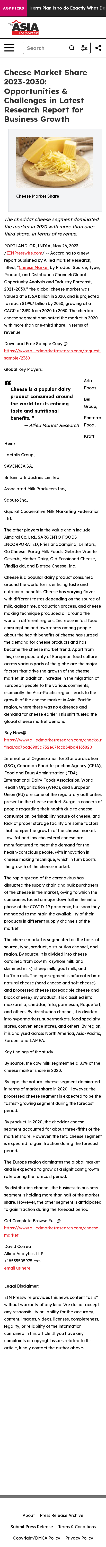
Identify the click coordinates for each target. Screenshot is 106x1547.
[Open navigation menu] (9, 48)
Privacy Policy (79, 1538)
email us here (17, 1268)
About (29, 1515)
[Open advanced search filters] (84, 48)
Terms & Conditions (77, 1526)
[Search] (72, 48)
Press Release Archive (61, 1515)
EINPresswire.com (24, 253)
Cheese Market (34, 267)
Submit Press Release (32, 1526)
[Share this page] (98, 48)
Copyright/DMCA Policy (36, 1538)
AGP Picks (13, 8)
